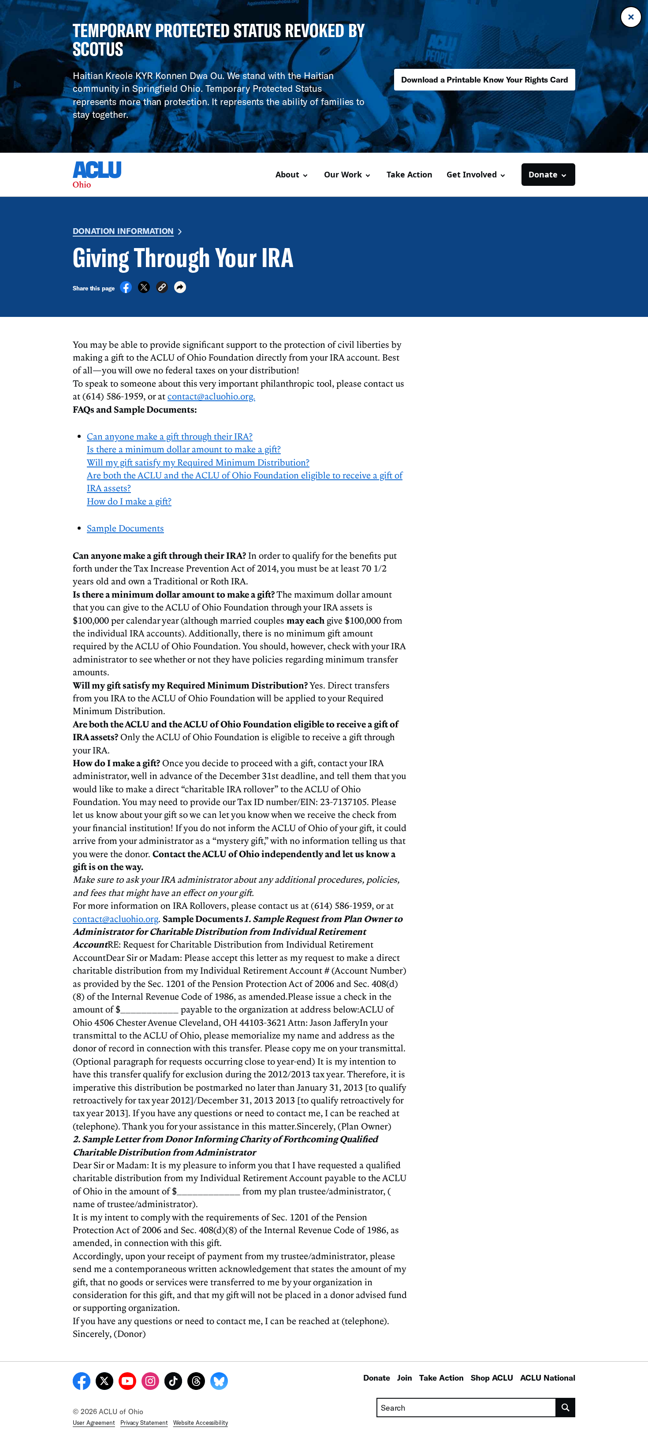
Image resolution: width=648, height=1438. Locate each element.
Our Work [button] (343, 174)
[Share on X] (144, 290)
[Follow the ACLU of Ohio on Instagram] (150, 1382)
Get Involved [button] (472, 174)
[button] (162, 288)
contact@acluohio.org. (211, 396)
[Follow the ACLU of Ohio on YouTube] (127, 1382)
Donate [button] (543, 174)
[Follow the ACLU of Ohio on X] (104, 1382)
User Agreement (94, 1422)
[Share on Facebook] (126, 290)
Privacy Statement (144, 1422)
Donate (376, 1377)
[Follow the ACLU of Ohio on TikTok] (173, 1382)
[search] (565, 1407)
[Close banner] (631, 17)
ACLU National (547, 1377)
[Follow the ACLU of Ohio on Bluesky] (219, 1382)
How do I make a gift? (129, 501)
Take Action (409, 174)
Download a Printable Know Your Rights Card (484, 79)
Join (404, 1377)
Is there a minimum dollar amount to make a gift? (184, 449)
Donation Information (123, 231)
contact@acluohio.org (115, 918)
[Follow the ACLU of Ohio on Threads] (196, 1382)
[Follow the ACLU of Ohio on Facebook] (81, 1382)
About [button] (287, 174)
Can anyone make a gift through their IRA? (170, 436)
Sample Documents (125, 528)
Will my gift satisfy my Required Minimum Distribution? (198, 462)
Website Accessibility (200, 1422)
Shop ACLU (492, 1377)
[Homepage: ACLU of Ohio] (103, 174)
